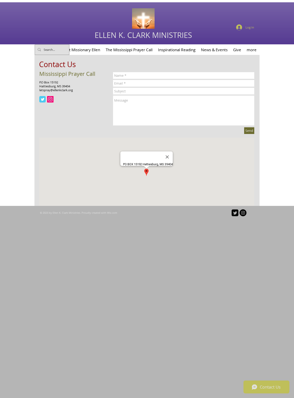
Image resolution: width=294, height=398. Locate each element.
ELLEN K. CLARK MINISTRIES (143, 35)
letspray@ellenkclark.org (56, 90)
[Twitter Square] (235, 212)
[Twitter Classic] (42, 99)
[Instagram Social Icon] (50, 99)
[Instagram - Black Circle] (243, 212)
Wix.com (112, 212)
